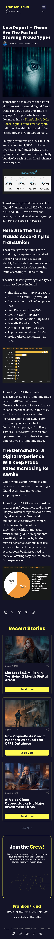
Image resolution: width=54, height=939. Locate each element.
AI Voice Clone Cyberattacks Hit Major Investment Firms (24, 803)
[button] (44, 7)
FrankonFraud (17, 7)
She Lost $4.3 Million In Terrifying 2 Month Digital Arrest (26, 676)
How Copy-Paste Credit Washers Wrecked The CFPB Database (25, 740)
